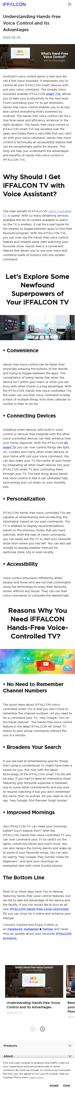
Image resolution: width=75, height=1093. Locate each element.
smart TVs (53, 94)
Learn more (36, 1077)
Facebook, (15, 929)
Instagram (31, 929)
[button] (42, 1029)
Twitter (48, 929)
